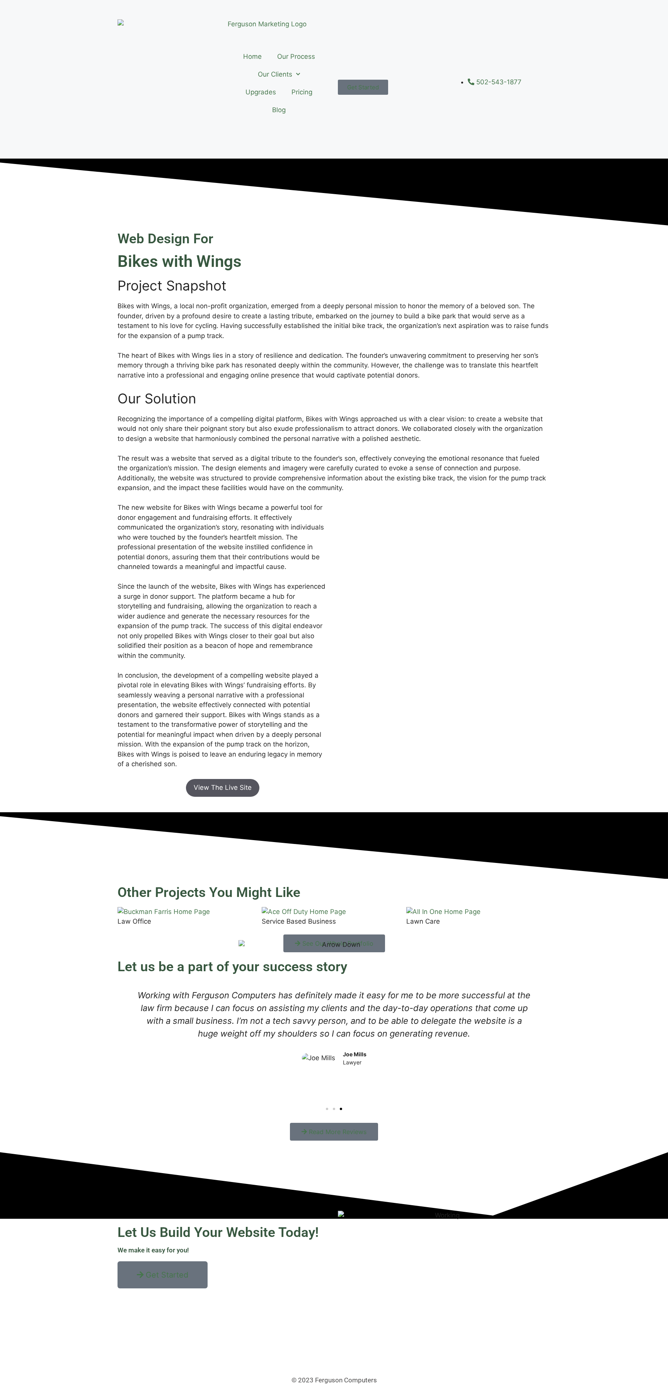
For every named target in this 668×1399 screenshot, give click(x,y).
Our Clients (275, 74)
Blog (279, 110)
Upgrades (260, 92)
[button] (327, 1109)
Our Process (296, 56)
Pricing (301, 92)
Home (252, 56)
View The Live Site (223, 787)
